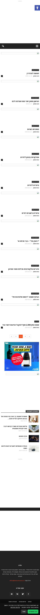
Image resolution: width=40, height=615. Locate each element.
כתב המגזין (36, 76)
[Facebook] (28, 594)
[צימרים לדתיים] (20, 173)
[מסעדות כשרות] (20, 117)
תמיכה (29, 602)
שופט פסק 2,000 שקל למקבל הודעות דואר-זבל (20, 325)
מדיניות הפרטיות (15, 607)
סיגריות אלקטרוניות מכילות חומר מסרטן (23, 269)
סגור (23, 611)
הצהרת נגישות (13, 602)
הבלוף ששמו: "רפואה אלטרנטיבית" (25, 297)
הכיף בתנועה (23, 436)
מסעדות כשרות (33, 129)
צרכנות (36, 321)
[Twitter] (23, 594)
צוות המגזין (36, 132)
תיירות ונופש (35, 70)
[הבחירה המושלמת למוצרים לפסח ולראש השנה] (34, 448)
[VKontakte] (17, 594)
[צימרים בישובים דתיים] (20, 201)
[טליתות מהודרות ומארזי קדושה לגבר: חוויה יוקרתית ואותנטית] (34, 428)
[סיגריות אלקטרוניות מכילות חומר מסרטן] (20, 257)
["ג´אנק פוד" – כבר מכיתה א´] (20, 229)
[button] (37, 7)
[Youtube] (12, 594)
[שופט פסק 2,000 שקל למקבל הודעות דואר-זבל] (20, 313)
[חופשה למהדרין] (20, 61)
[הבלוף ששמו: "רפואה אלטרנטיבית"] (20, 285)
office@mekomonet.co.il (17, 580)
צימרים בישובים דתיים (30, 213)
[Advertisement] (20, 22)
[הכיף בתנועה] (34, 438)
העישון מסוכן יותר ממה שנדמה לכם (25, 101)
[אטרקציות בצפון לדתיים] (20, 145)
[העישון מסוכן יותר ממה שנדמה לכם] (20, 89)
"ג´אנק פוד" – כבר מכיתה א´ (28, 241)
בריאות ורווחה (35, 98)
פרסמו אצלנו (22, 602)
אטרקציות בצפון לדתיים (29, 157)
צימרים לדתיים (33, 185)
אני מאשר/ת (33, 611)
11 (16, 336)
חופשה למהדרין (33, 73)
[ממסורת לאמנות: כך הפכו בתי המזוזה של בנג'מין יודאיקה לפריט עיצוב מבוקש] (34, 418)
